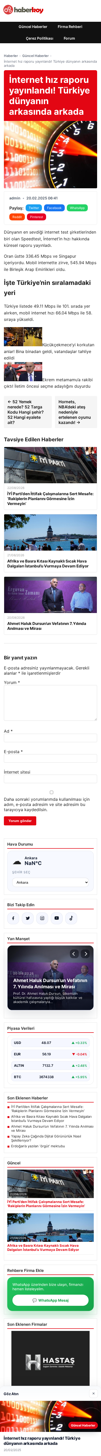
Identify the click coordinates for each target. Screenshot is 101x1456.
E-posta (13, 751)
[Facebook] (13, 918)
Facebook (54, 208)
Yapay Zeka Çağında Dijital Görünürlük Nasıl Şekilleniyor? (46, 1138)
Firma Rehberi (70, 26)
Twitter (34, 208)
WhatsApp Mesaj (50, 1300)
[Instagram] (42, 918)
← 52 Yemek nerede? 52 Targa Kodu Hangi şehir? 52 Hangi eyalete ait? (26, 412)
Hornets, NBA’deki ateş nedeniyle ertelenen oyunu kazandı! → (75, 412)
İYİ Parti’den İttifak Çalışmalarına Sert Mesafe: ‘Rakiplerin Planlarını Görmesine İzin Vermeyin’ (47, 1109)
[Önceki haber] (74, 953)
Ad (8, 731)
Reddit (17, 217)
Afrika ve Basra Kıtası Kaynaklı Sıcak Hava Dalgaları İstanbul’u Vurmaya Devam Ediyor (51, 1118)
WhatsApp (77, 208)
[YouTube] (57, 918)
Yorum (12, 682)
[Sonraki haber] (85, 953)
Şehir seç (21, 872)
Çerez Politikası (39, 38)
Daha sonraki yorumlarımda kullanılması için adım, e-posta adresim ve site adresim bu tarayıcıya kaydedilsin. (47, 804)
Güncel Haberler (33, 26)
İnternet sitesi (17, 772)
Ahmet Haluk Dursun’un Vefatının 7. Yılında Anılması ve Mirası (52, 1128)
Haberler (11, 56)
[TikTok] (71, 918)
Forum (69, 38)
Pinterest (36, 217)
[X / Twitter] (28, 918)
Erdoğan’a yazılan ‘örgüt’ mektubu (38, 1146)
